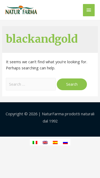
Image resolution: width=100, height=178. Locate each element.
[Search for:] (31, 84)
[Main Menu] (89, 10)
